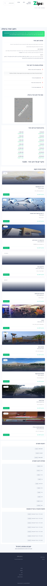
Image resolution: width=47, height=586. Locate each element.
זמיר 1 (40, 132)
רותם (40, 505)
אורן (40, 496)
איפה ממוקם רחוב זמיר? (37, 78)
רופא (5, 199)
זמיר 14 (19, 156)
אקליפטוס (39, 483)
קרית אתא (30, 58)
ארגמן (40, 501)
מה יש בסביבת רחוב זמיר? (37, 82)
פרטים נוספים (6, 194)
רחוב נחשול (40, 457)
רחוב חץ (41, 453)
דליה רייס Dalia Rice (40, 186)
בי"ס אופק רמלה (40, 267)
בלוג (24, 2)
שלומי (28, 56)
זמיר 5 (40, 140)
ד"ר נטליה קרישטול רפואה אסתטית (37, 213)
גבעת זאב (20, 56)
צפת (23, 58)
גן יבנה (35, 58)
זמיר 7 (40, 144)
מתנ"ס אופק (41, 400)
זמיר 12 (19, 152)
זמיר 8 (20, 144)
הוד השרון (41, 58)
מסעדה (5, 173)
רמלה (39, 7)
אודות (18, 2)
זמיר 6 (20, 140)
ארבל (40, 474)
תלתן (40, 466)
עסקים (21, 570)
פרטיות (43, 559)
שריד (9, 56)
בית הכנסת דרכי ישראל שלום (38, 240)
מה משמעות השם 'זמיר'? (37, 87)
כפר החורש (24, 56)
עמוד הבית (43, 7)
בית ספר (5, 360)
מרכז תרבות (6, 386)
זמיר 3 (40, 136)
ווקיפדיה (20, 52)
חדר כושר (5, 306)
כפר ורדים (26, 58)
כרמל (40, 470)
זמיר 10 (19, 148)
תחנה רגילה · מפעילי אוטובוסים (35, 514)
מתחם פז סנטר (41, 347)
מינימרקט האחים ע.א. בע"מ (38, 427)
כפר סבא (16, 56)
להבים (38, 58)
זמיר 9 (40, 148)
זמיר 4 (20, 136)
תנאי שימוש (42, 557)
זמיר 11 (40, 152)
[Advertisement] (23, 17)
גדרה (33, 58)
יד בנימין (5, 56)
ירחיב (13, 56)
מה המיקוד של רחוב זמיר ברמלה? (35, 69)
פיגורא (42, 320)
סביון (11, 56)
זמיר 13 (40, 156)
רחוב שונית (41, 448)
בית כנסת (5, 226)
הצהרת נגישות (20, 576)
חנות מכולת (5, 413)
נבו (40, 479)
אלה (40, 492)
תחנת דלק (5, 333)
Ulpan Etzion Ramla (39, 373)
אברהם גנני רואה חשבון (39, 293)
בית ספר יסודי (6, 253)
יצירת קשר (28, 3)
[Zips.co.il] (38, 3)
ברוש (40, 488)
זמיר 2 (20, 132)
